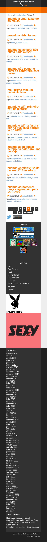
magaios (11, 289)
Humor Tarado (14, 275)
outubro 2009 (11, 445)
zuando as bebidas (14, 161)
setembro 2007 (12, 500)
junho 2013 (11, 401)
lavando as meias (18, 28)
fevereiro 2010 (12, 436)
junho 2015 (11, 363)
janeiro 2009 (11, 463)
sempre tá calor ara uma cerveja (24, 159)
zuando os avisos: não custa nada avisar (23, 51)
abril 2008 (10, 484)
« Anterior (13, 209)
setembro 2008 (12, 472)
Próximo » (28, 212)
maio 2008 (10, 481)
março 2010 (11, 433)
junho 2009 (11, 452)
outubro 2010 (11, 417)
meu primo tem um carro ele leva (20, 91)
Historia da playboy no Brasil (18, 518)
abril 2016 (10, 356)
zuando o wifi (20, 140)
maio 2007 (10, 509)
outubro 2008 (11, 470)
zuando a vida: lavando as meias (23, 19)
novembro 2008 (12, 468)
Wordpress (35, 534)
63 (20, 212)
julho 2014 (10, 383)
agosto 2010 (11, 422)
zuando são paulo (13, 83)
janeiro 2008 (11, 491)
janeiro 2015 (11, 369)
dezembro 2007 (12, 493)
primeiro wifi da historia (20, 116)
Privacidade (29, 536)
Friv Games (12, 269)
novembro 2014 (12, 374)
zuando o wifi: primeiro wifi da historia (23, 107)
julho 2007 (10, 504)
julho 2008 (10, 477)
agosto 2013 (11, 397)
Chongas (12, 281)
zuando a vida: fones (22, 35)
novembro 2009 (12, 443)
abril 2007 (10, 511)
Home (10, 15)
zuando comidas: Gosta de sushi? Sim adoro (23, 169)
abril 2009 (10, 456)
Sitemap (37, 536)
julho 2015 (10, 360)
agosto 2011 (11, 413)
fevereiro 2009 (12, 461)
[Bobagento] (23, 238)
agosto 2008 (11, 475)
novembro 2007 (12, 495)
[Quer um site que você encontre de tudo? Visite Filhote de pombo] (26, 245)
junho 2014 (11, 385)
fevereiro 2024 (12, 353)
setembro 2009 (12, 447)
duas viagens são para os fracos (24, 199)
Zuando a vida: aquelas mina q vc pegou (22, 527)
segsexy (11, 286)
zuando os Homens (14, 201)
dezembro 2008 (12, 465)
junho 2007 (11, 507)
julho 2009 (10, 449)
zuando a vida (31, 28)
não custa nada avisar (19, 59)
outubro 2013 (11, 392)
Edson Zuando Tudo (19, 534)
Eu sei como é (12, 525)
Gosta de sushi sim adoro (21, 178)
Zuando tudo (19, 15)
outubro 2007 (11, 497)
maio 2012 (10, 408)
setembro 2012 (12, 404)
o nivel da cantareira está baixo (23, 81)
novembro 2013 (12, 390)
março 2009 (11, 459)
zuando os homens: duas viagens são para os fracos (23, 189)
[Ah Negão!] (33, 245)
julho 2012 (10, 406)
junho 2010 (11, 427)
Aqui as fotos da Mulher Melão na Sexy (22, 520)
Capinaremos (13, 278)
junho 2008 (11, 479)
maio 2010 (10, 429)
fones (13, 43)
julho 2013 (10, 399)
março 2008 (11, 486)
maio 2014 (10, 388)
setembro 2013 (12, 395)
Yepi (10, 272)
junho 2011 (10, 415)
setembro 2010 (12, 420)
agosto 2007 (11, 502)
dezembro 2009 (12, 440)
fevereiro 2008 (12, 488)
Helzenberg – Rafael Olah (18, 283)
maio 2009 (10, 454)
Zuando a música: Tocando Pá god (20, 522)
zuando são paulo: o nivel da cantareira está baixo (23, 71)
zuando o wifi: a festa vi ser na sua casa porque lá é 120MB (23, 128)
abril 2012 (10, 411)
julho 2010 (10, 424)
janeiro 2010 (11, 438)
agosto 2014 (11, 381)
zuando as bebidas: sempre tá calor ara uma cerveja (24, 149)
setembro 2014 (12, 379)
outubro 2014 (11, 376)
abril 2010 (10, 431)
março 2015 (11, 365)
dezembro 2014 (12, 372)
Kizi (9, 266)
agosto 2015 (11, 358)
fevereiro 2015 (12, 367)
